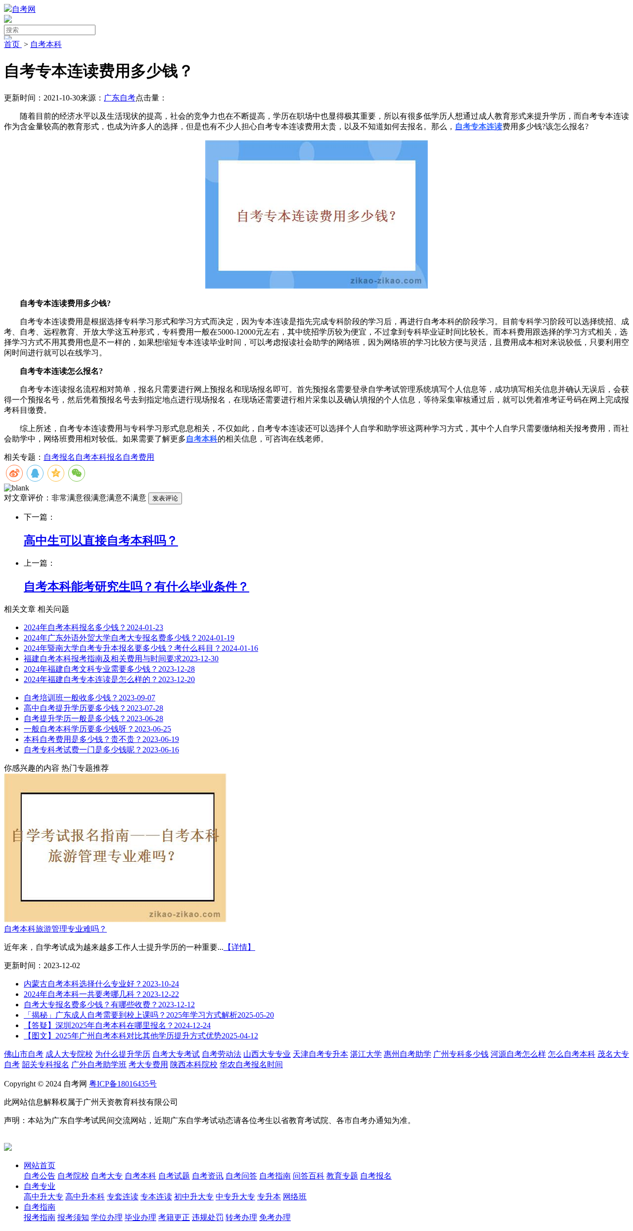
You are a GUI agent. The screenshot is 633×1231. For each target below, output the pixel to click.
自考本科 (46, 44)
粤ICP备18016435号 (123, 1084)
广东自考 (120, 98)
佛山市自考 (24, 1054)
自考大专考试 (176, 1054)
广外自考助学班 (99, 1064)
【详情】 (239, 947)
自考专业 (39, 1186)
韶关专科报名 (45, 1064)
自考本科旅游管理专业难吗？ (55, 929)
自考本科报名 (99, 457)
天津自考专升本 (320, 1054)
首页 (13, 44)
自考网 (24, 9)
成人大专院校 (69, 1054)
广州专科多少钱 (461, 1054)
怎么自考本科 (571, 1054)
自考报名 (59, 457)
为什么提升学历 (122, 1054)
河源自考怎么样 (518, 1054)
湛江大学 (366, 1054)
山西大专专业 (267, 1054)
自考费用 (138, 457)
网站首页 (39, 1165)
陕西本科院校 (194, 1064)
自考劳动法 (221, 1054)
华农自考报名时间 (251, 1064)
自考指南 (39, 1207)
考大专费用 (148, 1064)
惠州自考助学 (407, 1054)
